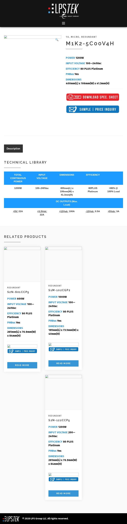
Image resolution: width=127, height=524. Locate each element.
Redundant (89, 36)
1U (67, 36)
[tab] (13, 148)
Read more (22, 365)
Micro (75, 36)
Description (13, 148)
